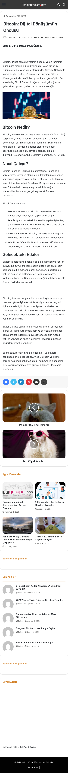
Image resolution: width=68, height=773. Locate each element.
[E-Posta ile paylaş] (36, 382)
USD (20, 747)
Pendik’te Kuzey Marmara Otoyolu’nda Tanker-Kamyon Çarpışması (18, 539)
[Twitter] (13, 382)
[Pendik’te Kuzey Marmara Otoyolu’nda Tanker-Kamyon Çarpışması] (18, 525)
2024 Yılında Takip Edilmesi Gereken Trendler (40, 600)
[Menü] (4, 5)
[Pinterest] (29, 382)
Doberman (33, 767)
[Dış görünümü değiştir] (58, 5)
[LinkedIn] (21, 382)
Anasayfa (10, 16)
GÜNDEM (21, 16)
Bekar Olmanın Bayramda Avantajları (35, 642)
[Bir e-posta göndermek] (14, 37)
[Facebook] (6, 382)
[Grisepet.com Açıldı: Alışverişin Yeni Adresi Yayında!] (18, 490)
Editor (9, 37)
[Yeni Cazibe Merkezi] (34, 4)
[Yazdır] (44, 382)
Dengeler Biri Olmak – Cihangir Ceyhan (36, 628)
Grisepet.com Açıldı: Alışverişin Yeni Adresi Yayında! (14, 505)
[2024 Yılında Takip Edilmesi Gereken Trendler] (50, 490)
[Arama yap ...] (64, 5)
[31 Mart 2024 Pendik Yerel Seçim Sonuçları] (50, 525)
